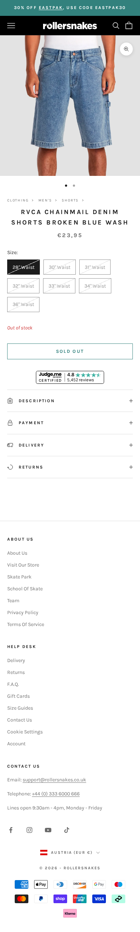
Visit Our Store (23, 565)
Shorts (70, 200)
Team (13, 601)
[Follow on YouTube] (48, 830)
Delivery (16, 660)
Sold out (70, 351)
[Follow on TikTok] (66, 830)
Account (16, 744)
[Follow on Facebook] (10, 830)
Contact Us (19, 720)
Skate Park (19, 577)
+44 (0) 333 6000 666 (56, 794)
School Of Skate (25, 589)
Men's (45, 200)
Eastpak (51, 7)
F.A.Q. (13, 684)
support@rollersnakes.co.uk (54, 780)
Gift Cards (18, 696)
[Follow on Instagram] (29, 830)
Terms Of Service (25, 624)
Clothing (17, 200)
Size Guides (20, 708)
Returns (16, 672)
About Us (17, 553)
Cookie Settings (25, 732)
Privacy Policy (22, 612)
